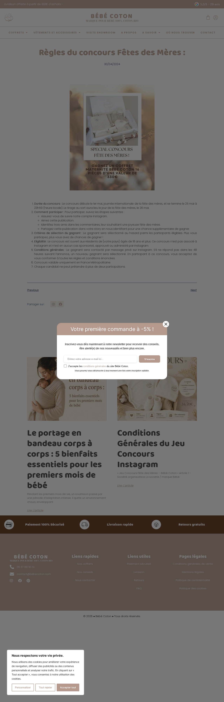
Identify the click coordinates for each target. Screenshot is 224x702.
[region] (45, 672)
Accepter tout (68, 687)
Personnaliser (23, 687)
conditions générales (94, 366)
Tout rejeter (45, 687)
